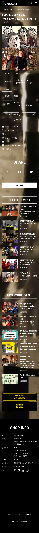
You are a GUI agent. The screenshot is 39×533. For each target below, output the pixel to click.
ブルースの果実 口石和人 (13, 145)
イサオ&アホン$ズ (11, 114)
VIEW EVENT (19, 185)
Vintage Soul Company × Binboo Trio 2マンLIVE (28, 306)
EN (32, 3)
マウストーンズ (29, 114)
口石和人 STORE (10, 138)
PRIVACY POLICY (14, 514)
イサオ (6, 134)
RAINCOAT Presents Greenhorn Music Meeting (28, 333)
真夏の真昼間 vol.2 (28, 236)
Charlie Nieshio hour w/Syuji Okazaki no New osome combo (28, 346)
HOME (4, 10)
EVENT (11, 10)
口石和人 (19, 119)
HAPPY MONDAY (28, 223)
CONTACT (27, 514)
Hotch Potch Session (28, 362)
